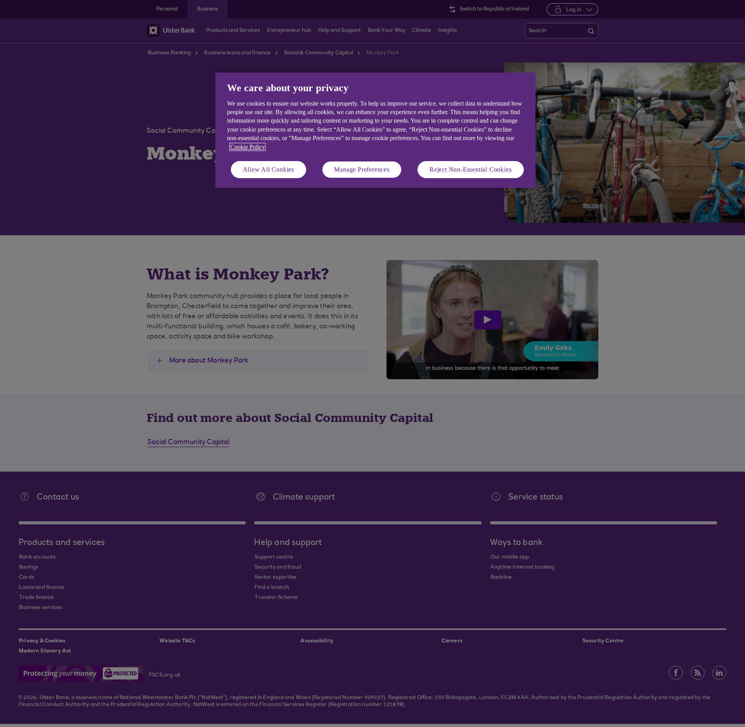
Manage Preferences (361, 169)
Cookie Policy (247, 147)
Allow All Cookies (269, 169)
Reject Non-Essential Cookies (470, 169)
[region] (375, 130)
